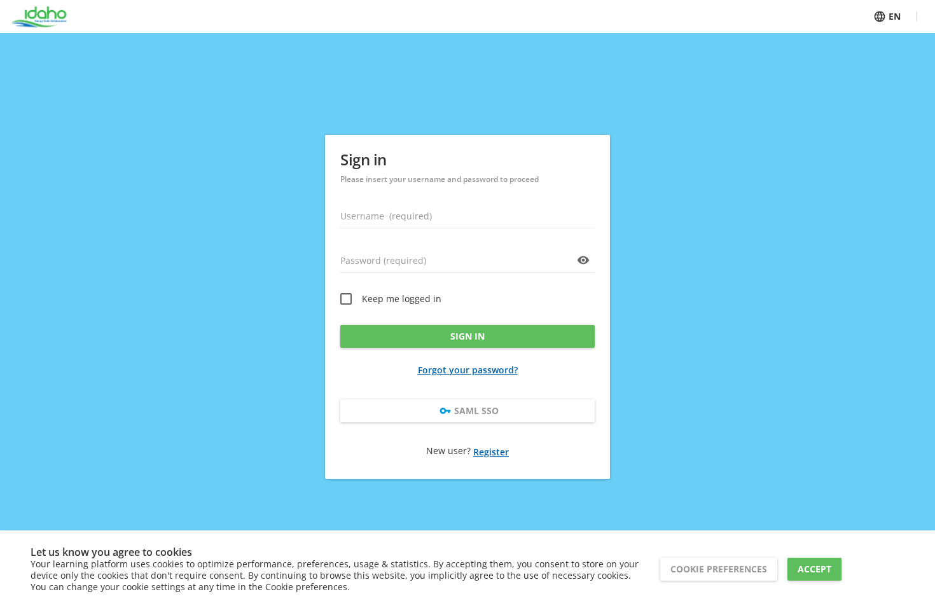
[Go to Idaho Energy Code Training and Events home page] (38, 16)
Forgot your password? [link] (468, 370)
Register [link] (491, 452)
